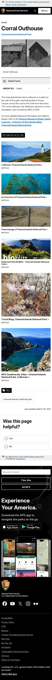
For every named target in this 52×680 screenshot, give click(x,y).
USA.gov (5, 656)
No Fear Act (6, 643)
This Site (26, 480)
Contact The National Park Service (17, 635)
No (10, 446)
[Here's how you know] (26, 3)
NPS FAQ (5, 639)
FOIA (3, 626)
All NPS (26, 487)
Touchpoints (20, 458)
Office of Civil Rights (10, 660)
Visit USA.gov (9, 674)
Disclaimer (6, 647)
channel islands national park (17, 399)
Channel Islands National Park (16, 34)
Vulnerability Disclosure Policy (15, 651)
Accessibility (7, 618)
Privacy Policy (7, 622)
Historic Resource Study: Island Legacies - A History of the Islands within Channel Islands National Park (26, 122)
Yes (11, 438)
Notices (4, 630)
